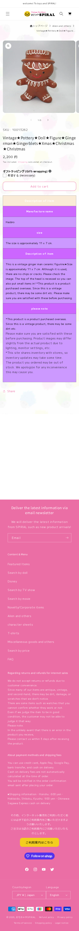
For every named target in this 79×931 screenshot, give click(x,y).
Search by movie (19, 599)
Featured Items (19, 564)
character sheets (20, 624)
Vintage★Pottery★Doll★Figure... (55, 30)
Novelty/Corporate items (26, 607)
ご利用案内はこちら (39, 842)
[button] (7, 14)
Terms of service (23, 922)
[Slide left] (31, 120)
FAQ (11, 659)
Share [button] (11, 391)
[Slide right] (48, 120)
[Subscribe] (67, 537)
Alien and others (61, 25)
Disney (12, 581)
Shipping (23, 161)
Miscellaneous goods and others (31, 642)
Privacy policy (65, 917)
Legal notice (61, 922)
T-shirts (13, 633)
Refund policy (46, 917)
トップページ (40, 25)
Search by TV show (21, 590)
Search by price (19, 650)
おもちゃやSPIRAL (26, 916)
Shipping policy (43, 922)
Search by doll (17, 573)
